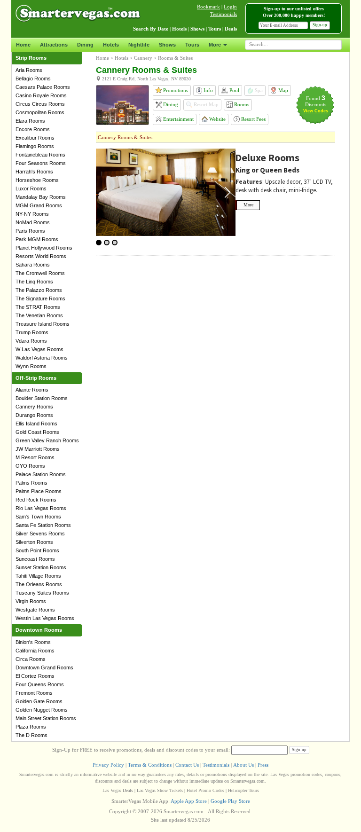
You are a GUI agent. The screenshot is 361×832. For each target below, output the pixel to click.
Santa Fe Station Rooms (43, 525)
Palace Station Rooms (41, 474)
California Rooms (35, 650)
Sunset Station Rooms (41, 567)
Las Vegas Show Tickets (160, 790)
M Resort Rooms (35, 457)
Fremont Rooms (34, 693)
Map (282, 90)
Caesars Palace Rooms (43, 87)
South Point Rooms (37, 550)
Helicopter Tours (243, 790)
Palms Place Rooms (39, 491)
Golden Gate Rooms (39, 701)
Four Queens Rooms (40, 684)
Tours (192, 44)
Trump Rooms (32, 332)
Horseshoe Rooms (37, 180)
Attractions (54, 44)
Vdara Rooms (31, 341)
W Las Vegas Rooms (39, 349)
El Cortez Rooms (35, 676)
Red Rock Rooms (36, 499)
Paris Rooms (30, 231)
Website (217, 119)
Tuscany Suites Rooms (42, 593)
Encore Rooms (33, 129)
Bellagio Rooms (33, 78)
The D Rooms (31, 735)
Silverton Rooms (34, 542)
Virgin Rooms (31, 601)
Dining (85, 44)
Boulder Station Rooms (42, 398)
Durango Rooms (34, 415)
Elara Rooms (30, 121)
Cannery (143, 58)
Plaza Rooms (31, 727)
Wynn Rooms (31, 366)
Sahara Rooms (33, 264)
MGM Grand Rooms (39, 205)
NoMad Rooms (33, 222)
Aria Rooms (29, 70)
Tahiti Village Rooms (38, 576)
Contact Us (187, 765)
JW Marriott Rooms (38, 449)
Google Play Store (230, 801)
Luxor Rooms (31, 188)
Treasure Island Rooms (43, 324)
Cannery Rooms (34, 406)
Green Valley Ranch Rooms (47, 440)
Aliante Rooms (32, 389)
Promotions (175, 90)
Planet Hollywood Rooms (44, 248)
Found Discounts (315, 101)
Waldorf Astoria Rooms (42, 358)
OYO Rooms (30, 466)
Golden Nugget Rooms (42, 710)
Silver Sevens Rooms (40, 533)
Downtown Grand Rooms (44, 667)
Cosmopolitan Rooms (40, 112)
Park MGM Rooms (37, 239)
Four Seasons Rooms (41, 163)
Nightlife (138, 44)
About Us (243, 765)
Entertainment (178, 119)
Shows (167, 44)
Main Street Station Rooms (46, 718)
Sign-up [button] (320, 25)
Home (23, 44)
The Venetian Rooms (39, 315)
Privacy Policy (108, 765)
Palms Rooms (31, 483)
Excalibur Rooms (35, 138)
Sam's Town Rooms (38, 516)
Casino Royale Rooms (41, 95)
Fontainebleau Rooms (40, 154)
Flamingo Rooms (35, 146)
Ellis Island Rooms (36, 423)
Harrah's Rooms (34, 171)
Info (207, 90)
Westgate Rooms (35, 609)
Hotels (111, 44)
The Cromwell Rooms (40, 273)
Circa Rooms (31, 659)
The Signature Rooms (40, 298)
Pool (233, 90)
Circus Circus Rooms (40, 104)
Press (263, 765)
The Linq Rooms (34, 281)
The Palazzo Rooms (39, 290)
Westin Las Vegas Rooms (45, 618)
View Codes (315, 111)
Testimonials (223, 14)
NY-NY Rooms (32, 214)
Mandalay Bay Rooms (41, 197)
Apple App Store (189, 801)
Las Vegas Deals (117, 790)
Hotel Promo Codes (205, 790)
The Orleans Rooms (39, 584)
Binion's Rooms (33, 642)
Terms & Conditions (150, 765)
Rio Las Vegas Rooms (41, 508)
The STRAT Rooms (38, 307)
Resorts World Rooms (41, 256)
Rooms (241, 104)
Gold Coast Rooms (37, 432)
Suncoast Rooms (35, 559)
